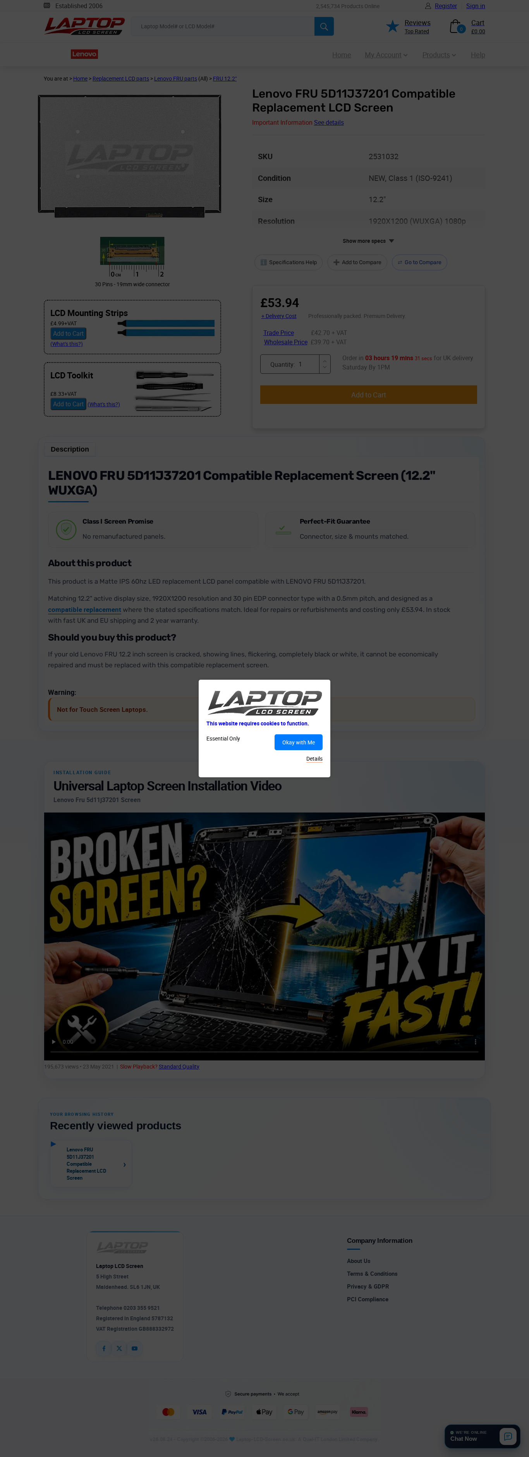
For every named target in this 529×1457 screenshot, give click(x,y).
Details (314, 758)
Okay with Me (298, 742)
